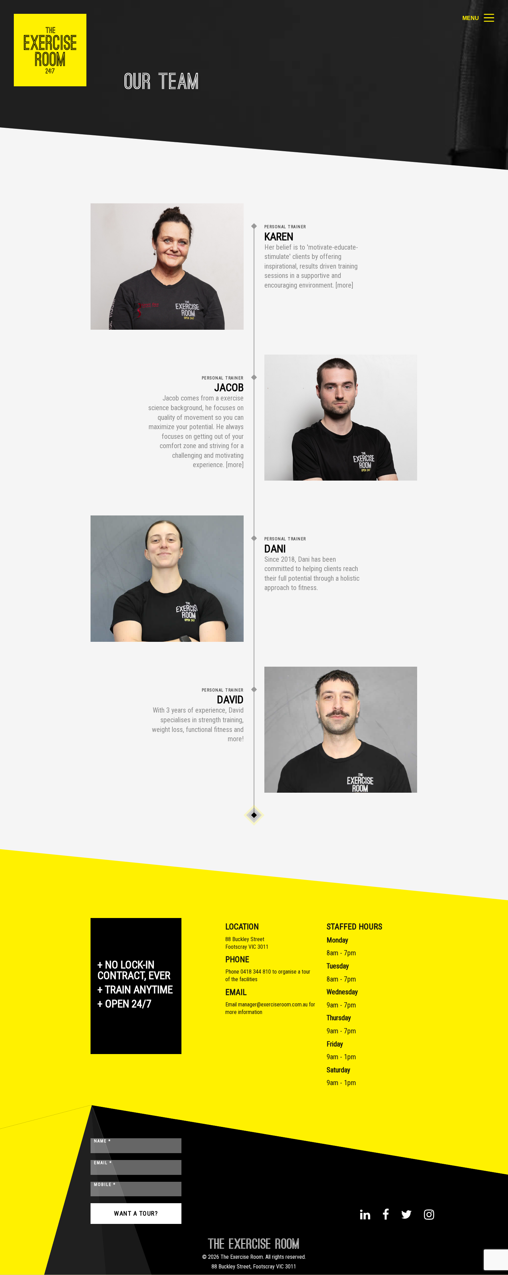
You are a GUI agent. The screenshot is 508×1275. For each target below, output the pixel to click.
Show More (254, 815)
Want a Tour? (136, 1213)
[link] (50, 50)
